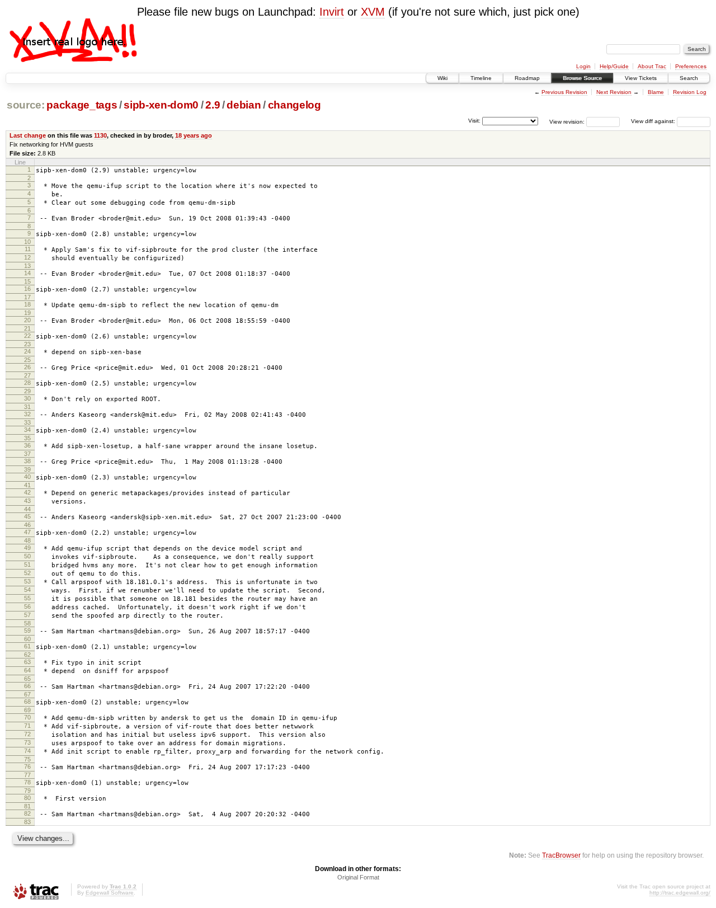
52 (27, 573)
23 (27, 344)
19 (27, 312)
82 (27, 813)
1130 (100, 135)
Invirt (331, 12)
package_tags (81, 105)
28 (27, 382)
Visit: (474, 120)
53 (27, 581)
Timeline (481, 78)
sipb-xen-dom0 (161, 105)
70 (27, 717)
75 (27, 759)
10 (27, 241)
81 (27, 806)
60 (27, 639)
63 (27, 661)
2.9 (212, 105)
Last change (28, 135)
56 (27, 606)
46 (27, 524)
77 (27, 774)
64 (27, 670)
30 (27, 398)
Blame (656, 92)
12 (27, 257)
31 (27, 406)
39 (27, 469)
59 (27, 630)
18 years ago (193, 135)
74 (27, 750)
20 (27, 320)
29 (27, 391)
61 (27, 646)
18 (27, 304)
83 (27, 821)
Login (583, 66)
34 (27, 429)
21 (27, 328)
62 (27, 654)
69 (27, 710)
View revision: (567, 121)
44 (27, 509)
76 (27, 766)
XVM (373, 12)
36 (27, 445)
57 (27, 614)
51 (27, 564)
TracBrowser (561, 855)
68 (27, 701)
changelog (294, 105)
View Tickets (641, 78)
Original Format (358, 877)
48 (27, 540)
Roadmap (527, 78)
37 (27, 453)
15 (27, 281)
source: (26, 105)
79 (27, 790)
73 (27, 742)
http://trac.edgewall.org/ (679, 893)
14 (27, 273)
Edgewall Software (110, 893)
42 (27, 492)
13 (27, 265)
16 (27, 288)
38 (27, 461)
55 (27, 598)
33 (27, 422)
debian (244, 105)
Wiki (442, 78)
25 (27, 359)
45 (27, 516)
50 (27, 556)
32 (27, 414)
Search (689, 78)
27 (27, 375)
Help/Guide (614, 66)
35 (27, 438)
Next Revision (614, 92)
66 (27, 686)
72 (27, 734)
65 (27, 678)
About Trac (652, 66)
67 (27, 694)
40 (27, 476)
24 (27, 351)
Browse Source (582, 78)
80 (27, 797)
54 (27, 589)
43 (27, 500)
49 (27, 547)
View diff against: (654, 121)
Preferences (690, 66)
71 (27, 725)
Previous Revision (564, 92)
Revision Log (689, 92)
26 (27, 367)
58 (27, 623)
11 (28, 249)
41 (27, 485)
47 (27, 532)
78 (27, 782)
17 (27, 297)
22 (27, 335)
